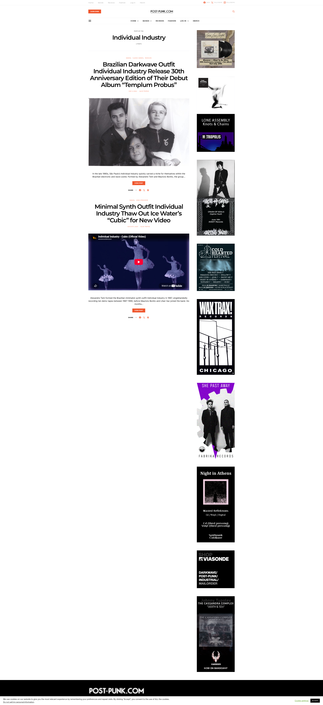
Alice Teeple (144, 91)
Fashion (122, 3)
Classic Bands (138, 58)
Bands (100, 3)
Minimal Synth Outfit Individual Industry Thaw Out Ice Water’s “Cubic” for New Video (139, 213)
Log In (132, 3)
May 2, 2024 (133, 91)
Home (90, 3)
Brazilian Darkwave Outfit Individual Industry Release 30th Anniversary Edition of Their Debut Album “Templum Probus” (138, 74)
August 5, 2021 (133, 226)
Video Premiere (142, 200)
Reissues (148, 58)
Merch (142, 3)
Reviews (111, 3)
